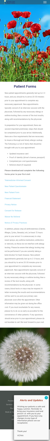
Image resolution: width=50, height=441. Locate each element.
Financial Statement (13, 198)
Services (9, 404)
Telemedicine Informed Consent (18, 180)
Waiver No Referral (12, 217)
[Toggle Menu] (45, 2)
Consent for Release (13, 211)
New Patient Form (12, 192)
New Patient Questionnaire (15, 186)
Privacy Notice (11, 204)
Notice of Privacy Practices (16, 223)
